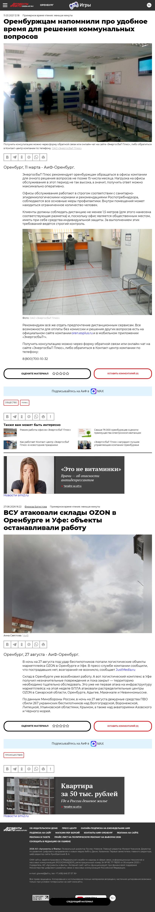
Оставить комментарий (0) (123, 373)
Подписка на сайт (40, 833)
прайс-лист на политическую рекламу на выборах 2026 (87, 837)
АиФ (26, 635)
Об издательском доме (43, 828)
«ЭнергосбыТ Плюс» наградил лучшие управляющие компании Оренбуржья (116, 443)
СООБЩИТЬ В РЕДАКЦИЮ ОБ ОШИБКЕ (50, 841)
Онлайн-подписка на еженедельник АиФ (105, 828)
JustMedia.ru (125, 670)
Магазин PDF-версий (67, 833)
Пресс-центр (69, 828)
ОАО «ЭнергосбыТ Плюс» (67, 148)
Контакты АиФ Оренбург (98, 833)
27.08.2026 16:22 (13, 506)
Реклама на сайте (127, 833)
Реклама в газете (39, 837)
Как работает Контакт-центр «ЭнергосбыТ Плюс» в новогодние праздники (44, 443)
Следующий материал (80, 901)
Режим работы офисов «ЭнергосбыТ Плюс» (45, 429)
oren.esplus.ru (82, 333)
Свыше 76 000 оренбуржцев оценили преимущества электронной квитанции (117, 431)
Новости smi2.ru (16, 495)
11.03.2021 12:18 (11, 15)
